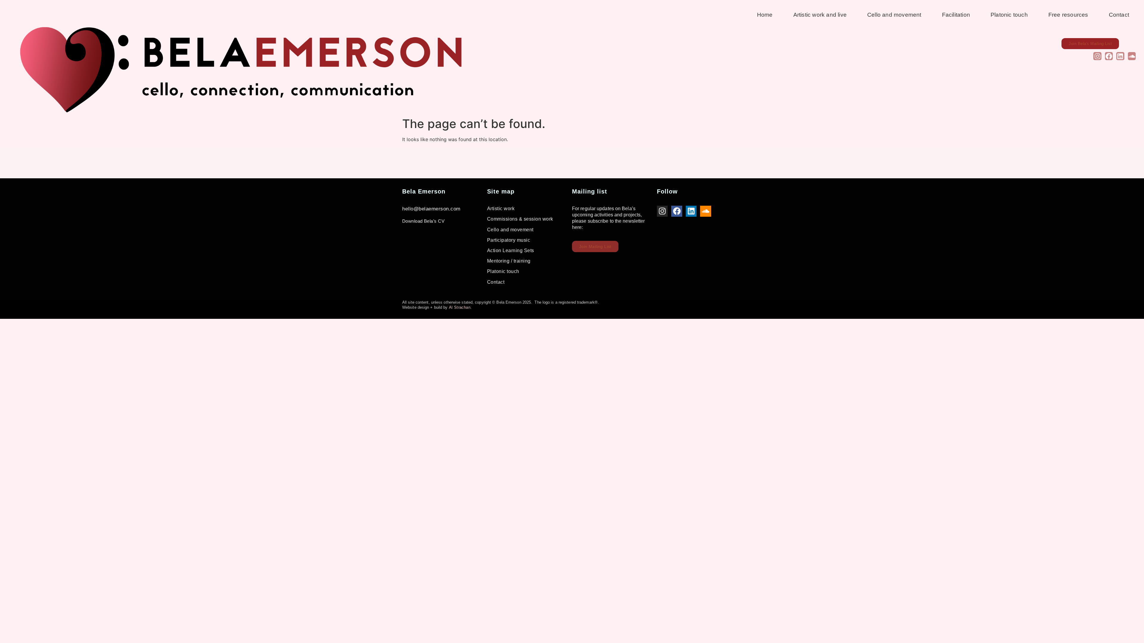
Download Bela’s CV (423, 221)
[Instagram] (1097, 56)
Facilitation (956, 15)
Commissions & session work (520, 218)
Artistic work (501, 208)
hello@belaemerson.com (431, 209)
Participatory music (508, 240)
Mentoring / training (509, 260)
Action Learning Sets (510, 250)
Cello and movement (894, 15)
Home (765, 15)
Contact (1119, 15)
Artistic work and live (820, 15)
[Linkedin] (1120, 56)
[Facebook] (1109, 56)
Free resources (1068, 15)
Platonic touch (1009, 15)
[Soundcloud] (1132, 56)
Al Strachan (459, 307)
